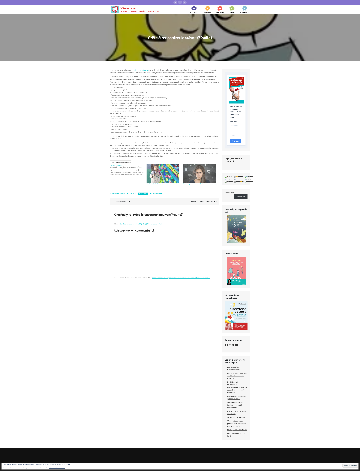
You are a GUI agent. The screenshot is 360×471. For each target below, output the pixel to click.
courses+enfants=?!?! (122, 201)
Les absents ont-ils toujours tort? (203, 201)
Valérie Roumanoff (118, 194)
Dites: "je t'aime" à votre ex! (237, 430)
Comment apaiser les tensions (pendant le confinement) (235, 405)
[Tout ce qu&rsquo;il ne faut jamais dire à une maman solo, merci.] (200, 173)
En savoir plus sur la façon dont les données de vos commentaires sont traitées (181, 278)
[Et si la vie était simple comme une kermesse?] (164, 173)
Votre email (233, 131)
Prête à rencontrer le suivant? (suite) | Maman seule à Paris (140, 224)
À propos (243, 12)
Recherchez (229, 193)
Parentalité (193, 12)
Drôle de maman (127, 8)
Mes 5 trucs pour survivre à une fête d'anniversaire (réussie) (237, 376)
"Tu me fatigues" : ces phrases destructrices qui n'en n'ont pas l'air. (236, 423)
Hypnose (207, 12)
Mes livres (220, 12)
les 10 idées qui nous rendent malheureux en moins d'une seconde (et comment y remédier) (237, 387)
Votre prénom (233, 121)
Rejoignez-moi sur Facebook (233, 160)
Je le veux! (235, 141)
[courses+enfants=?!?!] (128, 170)
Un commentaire (157, 194)
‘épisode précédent (140, 70)
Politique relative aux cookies (57, 468)
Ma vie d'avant (143, 193)
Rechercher (241, 196)
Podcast (232, 12)
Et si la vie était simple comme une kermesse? (162, 184)
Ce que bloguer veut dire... (236, 417)
